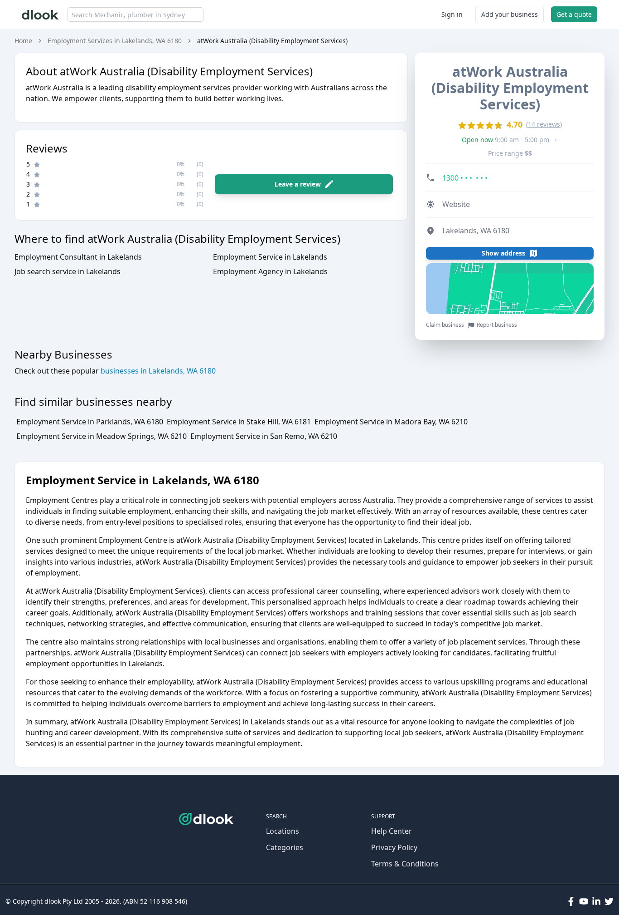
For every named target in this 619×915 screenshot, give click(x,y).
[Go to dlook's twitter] (609, 901)
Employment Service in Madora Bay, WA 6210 (391, 422)
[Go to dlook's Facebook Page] (570, 901)
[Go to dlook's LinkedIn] (596, 901)
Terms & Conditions (405, 864)
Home (23, 40)
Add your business (509, 14)
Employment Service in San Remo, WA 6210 (263, 436)
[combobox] (135, 14)
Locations (282, 831)
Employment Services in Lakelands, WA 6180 (115, 40)
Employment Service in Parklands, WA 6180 (89, 422)
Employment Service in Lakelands (270, 257)
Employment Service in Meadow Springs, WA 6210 (101, 436)
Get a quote (574, 14)
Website (456, 204)
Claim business (445, 325)
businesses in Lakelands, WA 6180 (157, 371)
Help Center (391, 831)
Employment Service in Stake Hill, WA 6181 (239, 422)
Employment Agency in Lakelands (270, 271)
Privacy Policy (394, 847)
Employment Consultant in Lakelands (78, 257)
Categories (284, 847)
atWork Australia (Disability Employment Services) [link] (272, 40)
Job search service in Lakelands (68, 271)
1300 (465, 178)
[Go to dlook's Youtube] (583, 901)
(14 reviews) (544, 124)
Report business (497, 325)
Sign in (452, 14)
